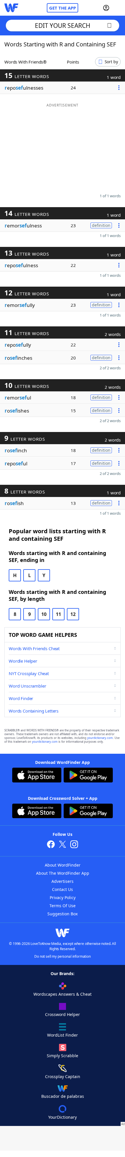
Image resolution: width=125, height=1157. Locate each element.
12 (73, 614)
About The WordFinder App (62, 873)
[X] (62, 845)
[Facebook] (51, 845)
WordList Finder (62, 1035)
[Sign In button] (106, 8)
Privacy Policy (63, 897)
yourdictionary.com (100, 738)
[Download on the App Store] (36, 776)
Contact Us (62, 889)
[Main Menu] (118, 8)
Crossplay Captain (62, 1076)
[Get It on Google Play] (88, 776)
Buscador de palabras (62, 1096)
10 (44, 614)
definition (101, 225)
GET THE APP (62, 8)
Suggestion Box (62, 913)
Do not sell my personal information (62, 956)
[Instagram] (74, 845)
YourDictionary (62, 1117)
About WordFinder (63, 865)
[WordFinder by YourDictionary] (11, 7)
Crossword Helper (62, 1014)
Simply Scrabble (62, 1055)
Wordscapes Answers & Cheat (62, 994)
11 (58, 614)
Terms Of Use (62, 905)
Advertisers (62, 881)
